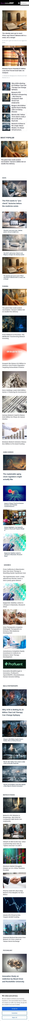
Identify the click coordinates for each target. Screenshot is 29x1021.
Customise (14, 1013)
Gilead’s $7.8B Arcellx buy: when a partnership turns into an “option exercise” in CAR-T (14, 843)
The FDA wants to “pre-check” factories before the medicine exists (12, 203)
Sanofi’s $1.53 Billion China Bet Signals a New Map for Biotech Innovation (14, 785)
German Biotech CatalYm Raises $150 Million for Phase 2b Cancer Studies (13, 417)
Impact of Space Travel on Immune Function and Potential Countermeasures (14, 505)
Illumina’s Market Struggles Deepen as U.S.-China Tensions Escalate (14, 868)
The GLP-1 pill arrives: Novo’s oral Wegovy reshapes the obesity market (13, 253)
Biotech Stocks (9, 795)
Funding (5, 286)
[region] (14, 1007)
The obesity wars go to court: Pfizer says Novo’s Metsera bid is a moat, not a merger (14, 35)
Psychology (7, 950)
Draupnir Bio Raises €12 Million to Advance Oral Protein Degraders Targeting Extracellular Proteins (14, 365)
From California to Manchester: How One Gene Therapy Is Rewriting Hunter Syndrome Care (14, 571)
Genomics (7, 565)
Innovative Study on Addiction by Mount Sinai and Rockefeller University (13, 979)
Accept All (14, 1008)
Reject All (14, 1017)
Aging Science (8, 452)
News (4, 178)
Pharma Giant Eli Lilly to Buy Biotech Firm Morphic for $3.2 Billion (13, 892)
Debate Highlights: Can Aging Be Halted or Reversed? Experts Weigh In (14, 529)
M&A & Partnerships (10, 686)
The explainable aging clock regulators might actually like (12, 476)
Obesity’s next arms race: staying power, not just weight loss (12, 231)
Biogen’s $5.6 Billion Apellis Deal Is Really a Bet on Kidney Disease (13, 739)
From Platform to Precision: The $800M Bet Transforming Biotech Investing (13, 336)
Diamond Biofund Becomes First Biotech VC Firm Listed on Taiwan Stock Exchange (14, 939)
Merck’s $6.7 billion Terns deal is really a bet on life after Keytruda (14, 762)
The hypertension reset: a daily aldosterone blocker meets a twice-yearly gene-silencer (13, 578)
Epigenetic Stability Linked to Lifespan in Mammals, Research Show (13, 554)
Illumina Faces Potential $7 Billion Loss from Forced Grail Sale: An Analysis (14, 70)
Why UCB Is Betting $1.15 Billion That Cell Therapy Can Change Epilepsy (13, 712)
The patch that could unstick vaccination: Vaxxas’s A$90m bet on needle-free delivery (13, 161)
